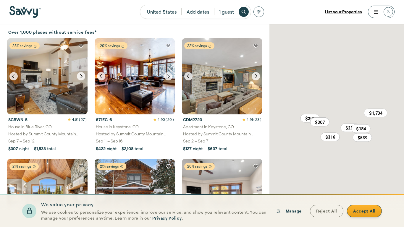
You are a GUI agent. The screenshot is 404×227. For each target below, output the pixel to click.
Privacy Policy (167, 217)
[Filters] (258, 12)
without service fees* (73, 32)
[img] (35, 46)
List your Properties (343, 11)
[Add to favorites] (81, 46)
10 (80, 109)
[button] (319, 122)
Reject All (326, 210)
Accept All (364, 210)
